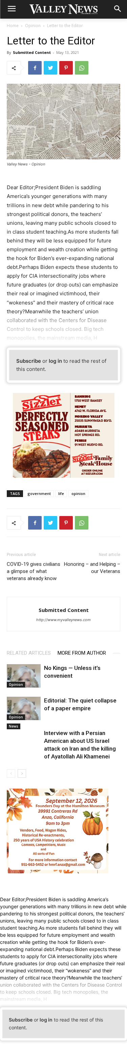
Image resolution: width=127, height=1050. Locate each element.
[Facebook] (35, 68)
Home (13, 25)
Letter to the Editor (65, 25)
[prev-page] (11, 773)
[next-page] (22, 773)
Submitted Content (32, 52)
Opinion (33, 25)
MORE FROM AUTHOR (82, 653)
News (13, 726)
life (61, 493)
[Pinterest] (66, 68)
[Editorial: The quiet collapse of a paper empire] (24, 708)
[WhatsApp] (81, 68)
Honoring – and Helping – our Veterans (92, 567)
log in (55, 361)
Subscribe (28, 361)
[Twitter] (50, 68)
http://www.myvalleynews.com (63, 619)
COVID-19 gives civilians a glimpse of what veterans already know (33, 571)
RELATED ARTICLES (29, 653)
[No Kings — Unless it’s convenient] (24, 676)
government (39, 493)
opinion (78, 493)
